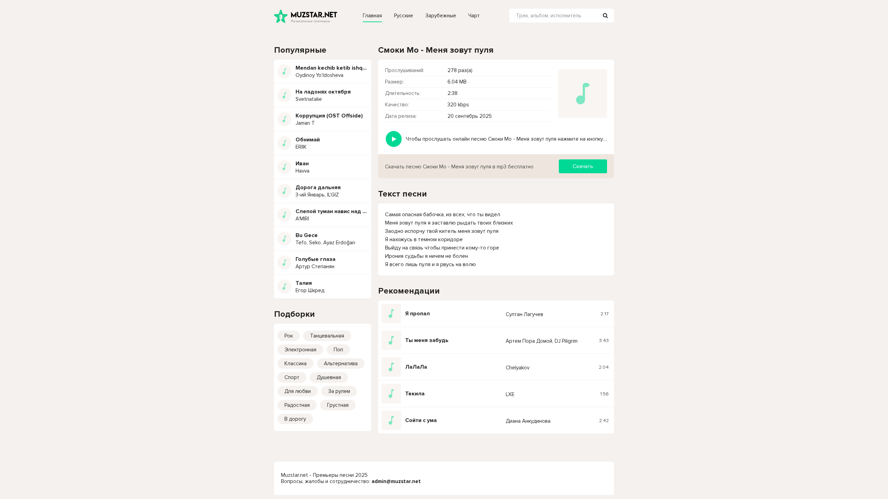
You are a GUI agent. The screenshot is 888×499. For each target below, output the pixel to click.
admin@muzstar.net (396, 481)
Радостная (297, 405)
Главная (372, 15)
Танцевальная (327, 336)
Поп (338, 350)
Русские (403, 15)
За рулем (339, 391)
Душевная (329, 377)
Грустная (338, 405)
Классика (295, 363)
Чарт (474, 15)
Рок (288, 336)
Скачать (583, 166)
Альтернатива (341, 363)
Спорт (291, 377)
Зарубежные (440, 15)
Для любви (297, 391)
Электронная (300, 350)
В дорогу (295, 419)
